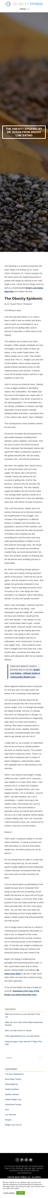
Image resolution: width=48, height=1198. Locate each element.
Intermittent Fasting (13, 1104)
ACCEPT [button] (21, 1193)
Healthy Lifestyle (12, 1094)
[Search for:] (21, 1057)
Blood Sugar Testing (13, 1079)
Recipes (8, 1120)
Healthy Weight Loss (13, 1099)
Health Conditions (12, 1089)
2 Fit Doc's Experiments (14, 1074)
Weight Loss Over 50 (13, 1125)
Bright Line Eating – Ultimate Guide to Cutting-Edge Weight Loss (25, 673)
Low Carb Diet (10, 1115)
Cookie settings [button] (9, 1193)
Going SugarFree (11, 1084)
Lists (7, 1110)
